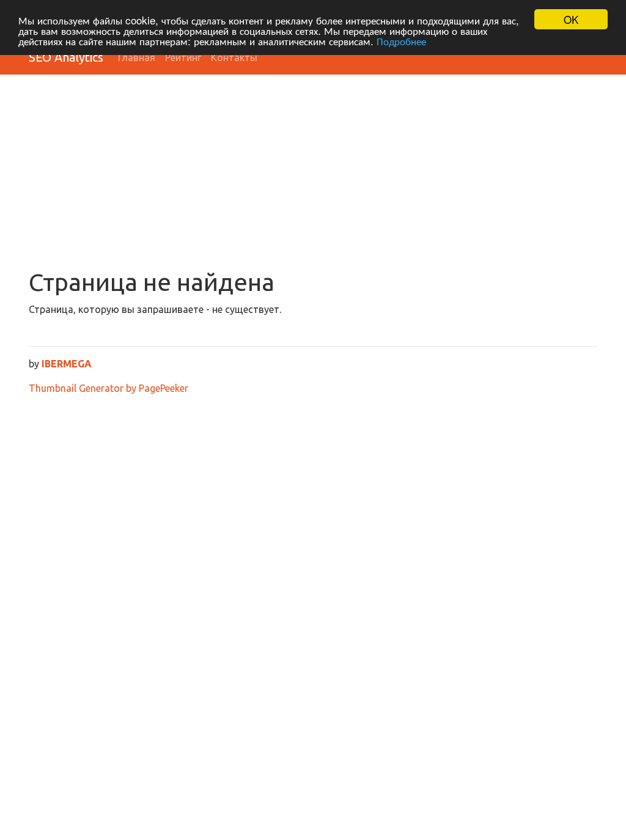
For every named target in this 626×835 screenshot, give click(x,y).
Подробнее (401, 40)
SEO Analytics (66, 57)
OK (571, 19)
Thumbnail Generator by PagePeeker (108, 388)
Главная (136, 57)
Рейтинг (183, 57)
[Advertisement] (313, 176)
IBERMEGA (67, 363)
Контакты (234, 57)
